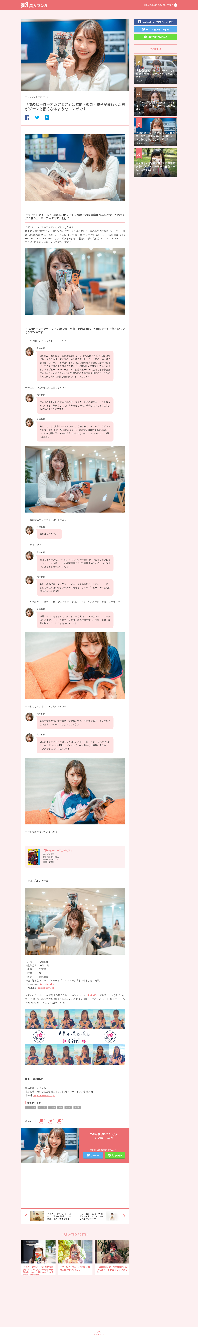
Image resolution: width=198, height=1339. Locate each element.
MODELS (156, 5)
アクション (30, 97)
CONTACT (167, 5)
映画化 (68, 1107)
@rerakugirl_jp (47, 984)
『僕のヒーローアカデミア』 (58, 850)
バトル (52, 1107)
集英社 (77, 1107)
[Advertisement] (75, 1186)
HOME (147, 5)
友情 (60, 1107)
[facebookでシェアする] (42, 1121)
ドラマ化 (42, 1107)
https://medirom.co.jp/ (44, 1095)
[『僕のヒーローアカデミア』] (35, 864)
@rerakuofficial (46, 987)
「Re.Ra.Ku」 (92, 995)
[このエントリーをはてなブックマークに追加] (60, 1121)
